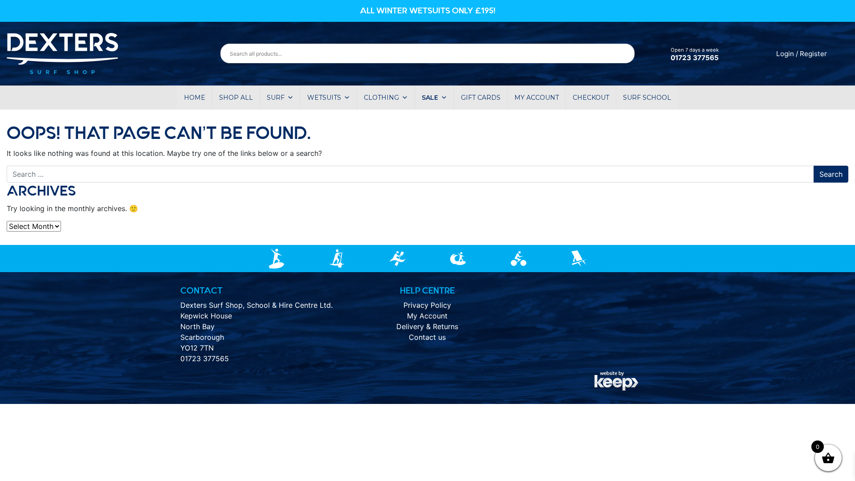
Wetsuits (324, 98)
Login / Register (801, 53)
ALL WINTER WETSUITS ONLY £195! (428, 11)
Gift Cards (481, 98)
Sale (430, 98)
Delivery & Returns (427, 326)
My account (536, 98)
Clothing (381, 98)
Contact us (427, 337)
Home (194, 98)
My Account (427, 315)
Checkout (591, 98)
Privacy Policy (427, 305)
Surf (276, 98)
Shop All (236, 98)
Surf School (647, 98)
